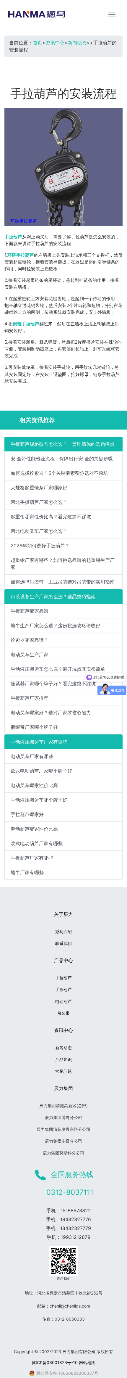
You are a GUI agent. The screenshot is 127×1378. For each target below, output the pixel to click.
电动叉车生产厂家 (29, 654)
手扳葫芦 (63, 989)
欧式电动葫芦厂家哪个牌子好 (41, 771)
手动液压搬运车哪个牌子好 (39, 800)
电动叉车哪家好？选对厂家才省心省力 (51, 712)
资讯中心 (54, 43)
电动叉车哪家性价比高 (34, 785)
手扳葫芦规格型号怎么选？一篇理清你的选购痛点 (63, 444)
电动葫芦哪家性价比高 (34, 829)
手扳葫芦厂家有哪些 (32, 858)
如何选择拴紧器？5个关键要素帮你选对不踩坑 (59, 473)
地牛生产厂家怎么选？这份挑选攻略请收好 (55, 625)
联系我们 (63, 943)
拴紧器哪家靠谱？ (29, 640)
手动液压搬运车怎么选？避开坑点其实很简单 (58, 669)
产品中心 (63, 960)
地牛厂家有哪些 (27, 872)
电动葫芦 (63, 1001)
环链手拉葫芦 (20, 255)
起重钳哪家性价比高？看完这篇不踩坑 (51, 517)
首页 (37, 43)
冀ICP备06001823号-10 (55, 1362)
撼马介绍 (63, 931)
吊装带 (63, 1013)
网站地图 (87, 1362)
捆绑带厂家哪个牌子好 (34, 727)
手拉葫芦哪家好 (27, 814)
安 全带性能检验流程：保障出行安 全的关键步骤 (62, 459)
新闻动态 (77, 43)
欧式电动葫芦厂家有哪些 (37, 843)
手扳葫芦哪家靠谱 (29, 611)
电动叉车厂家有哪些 (32, 756)
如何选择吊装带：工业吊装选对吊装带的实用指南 (63, 582)
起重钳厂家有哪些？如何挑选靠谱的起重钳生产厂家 (63, 563)
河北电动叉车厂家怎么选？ (39, 531)
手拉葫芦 (13, 236)
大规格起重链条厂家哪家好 (39, 488)
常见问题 (63, 1071)
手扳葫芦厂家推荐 (29, 698)
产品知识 (63, 1059)
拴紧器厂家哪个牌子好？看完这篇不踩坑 (53, 683)
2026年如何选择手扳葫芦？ (40, 546)
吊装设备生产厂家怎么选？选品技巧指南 (53, 596)
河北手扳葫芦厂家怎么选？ (39, 502)
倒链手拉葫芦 (26, 324)
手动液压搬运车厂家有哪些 (39, 742)
